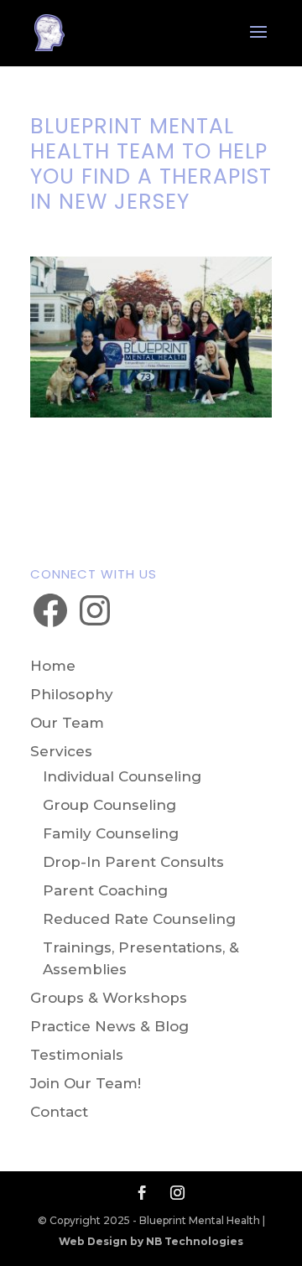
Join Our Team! (85, 1083)
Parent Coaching (105, 890)
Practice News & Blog (109, 1026)
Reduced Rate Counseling (139, 919)
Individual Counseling (122, 776)
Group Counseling (109, 804)
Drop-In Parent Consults (133, 862)
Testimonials (76, 1054)
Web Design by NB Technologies (151, 1241)
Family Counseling (111, 833)
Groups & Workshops (108, 997)
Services (61, 751)
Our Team (67, 722)
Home (53, 665)
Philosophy (71, 694)
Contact (59, 1111)
